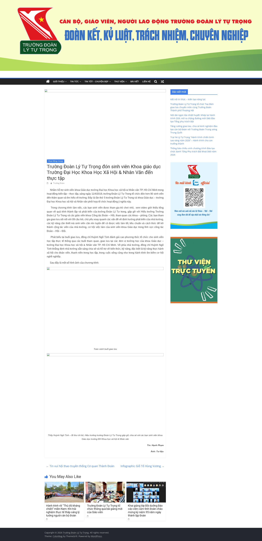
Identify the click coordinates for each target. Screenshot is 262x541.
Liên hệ (146, 81)
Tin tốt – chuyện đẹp (96, 81)
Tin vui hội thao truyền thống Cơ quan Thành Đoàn (80, 466)
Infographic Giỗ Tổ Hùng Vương (142, 466)
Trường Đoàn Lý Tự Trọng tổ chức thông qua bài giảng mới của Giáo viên (104, 509)
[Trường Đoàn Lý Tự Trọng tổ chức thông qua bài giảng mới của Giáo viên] (105, 483)
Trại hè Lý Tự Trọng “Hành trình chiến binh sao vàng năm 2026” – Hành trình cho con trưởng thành (192, 140)
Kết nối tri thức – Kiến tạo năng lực (188, 99)
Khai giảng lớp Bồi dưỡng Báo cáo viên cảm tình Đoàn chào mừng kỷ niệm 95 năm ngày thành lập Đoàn (145, 510)
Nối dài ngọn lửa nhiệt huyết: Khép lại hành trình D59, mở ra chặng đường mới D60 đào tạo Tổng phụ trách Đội (192, 118)
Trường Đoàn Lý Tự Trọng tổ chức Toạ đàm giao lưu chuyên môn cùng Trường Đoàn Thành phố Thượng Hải (192, 107)
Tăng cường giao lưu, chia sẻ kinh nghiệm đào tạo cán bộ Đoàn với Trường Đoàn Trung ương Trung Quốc (193, 129)
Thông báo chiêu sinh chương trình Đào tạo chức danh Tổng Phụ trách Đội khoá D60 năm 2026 (193, 151)
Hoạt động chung (55, 161)
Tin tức (74, 81)
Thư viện (119, 81)
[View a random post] (162, 81)
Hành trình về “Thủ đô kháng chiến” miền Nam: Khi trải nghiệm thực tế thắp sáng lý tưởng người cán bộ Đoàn (63, 510)
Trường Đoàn (58, 183)
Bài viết (134, 81)
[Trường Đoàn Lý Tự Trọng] (48, 81)
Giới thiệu (58, 81)
